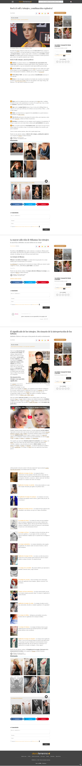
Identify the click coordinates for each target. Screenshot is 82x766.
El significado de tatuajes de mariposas (27, 497)
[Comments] (48, 13)
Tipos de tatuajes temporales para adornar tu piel (16, 175)
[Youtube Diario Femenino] (68, 62)
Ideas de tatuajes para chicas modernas (42, 157)
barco (16, 399)
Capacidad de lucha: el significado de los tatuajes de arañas (29, 690)
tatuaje (18, 50)
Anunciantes (52, 756)
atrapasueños (35, 438)
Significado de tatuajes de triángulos (26, 639)
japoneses (17, 433)
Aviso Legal (43, 756)
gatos (25, 395)
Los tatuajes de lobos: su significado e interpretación (43, 690)
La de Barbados (13, 264)
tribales (17, 438)
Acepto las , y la (25, 226)
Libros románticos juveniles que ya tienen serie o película (58, 35)
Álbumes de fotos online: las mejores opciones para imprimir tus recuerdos (58, 23)
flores (45, 441)
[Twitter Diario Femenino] (66, 62)
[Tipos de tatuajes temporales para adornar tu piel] (16, 177)
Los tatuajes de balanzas (24, 627)
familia (27, 400)
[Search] (62, 2)
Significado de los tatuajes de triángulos (43, 672)
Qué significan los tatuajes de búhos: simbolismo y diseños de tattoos (16, 690)
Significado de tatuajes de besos (25, 508)
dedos (38, 101)
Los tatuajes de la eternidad (24, 568)
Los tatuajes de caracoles (24, 579)
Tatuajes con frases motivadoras (25, 591)
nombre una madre (33, 402)
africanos (47, 432)
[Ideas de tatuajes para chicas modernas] (43, 159)
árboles (11, 442)
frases (30, 447)
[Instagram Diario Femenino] (63, 62)
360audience (44, 763)
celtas (21, 433)
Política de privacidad (35, 756)
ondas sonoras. (21, 114)
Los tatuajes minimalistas (24, 544)
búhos (28, 393)
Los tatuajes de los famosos (16, 698)
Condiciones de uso (27, 226)
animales (14, 384)
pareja (33, 400)
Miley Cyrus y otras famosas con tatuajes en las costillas (23, 182)
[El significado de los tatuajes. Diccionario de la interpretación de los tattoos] (30, 159)
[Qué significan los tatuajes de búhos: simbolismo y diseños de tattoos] (16, 692)
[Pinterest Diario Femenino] (60, 62)
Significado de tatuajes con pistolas (26, 485)
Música (13, 150)
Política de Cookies (35, 226)
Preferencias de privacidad (19, 226)
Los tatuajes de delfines (23, 615)
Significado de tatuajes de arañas (25, 603)
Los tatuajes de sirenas (23, 520)
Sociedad (12, 278)
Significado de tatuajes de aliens (25, 473)
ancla (21, 399)
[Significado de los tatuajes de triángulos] (43, 674)
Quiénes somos (23, 756)
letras (34, 68)
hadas (48, 436)
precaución (41, 71)
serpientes (40, 390)
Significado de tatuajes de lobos (25, 556)
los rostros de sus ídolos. (20, 80)
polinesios (12, 433)
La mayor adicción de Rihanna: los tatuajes (15, 153)
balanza (12, 445)
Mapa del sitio (58, 756)
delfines (25, 388)
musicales (17, 118)
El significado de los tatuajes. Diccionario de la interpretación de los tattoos (30, 157)
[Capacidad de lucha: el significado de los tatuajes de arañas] (30, 692)
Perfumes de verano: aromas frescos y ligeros (67, 24)
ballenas (22, 395)
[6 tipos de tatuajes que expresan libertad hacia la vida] (30, 177)
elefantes (28, 391)
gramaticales (17, 447)
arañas (28, 395)
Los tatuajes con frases (23, 532)
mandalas (28, 438)
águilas (32, 395)
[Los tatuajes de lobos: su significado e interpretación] (43, 692)
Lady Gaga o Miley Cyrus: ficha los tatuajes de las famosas (16, 672)
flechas (22, 438)
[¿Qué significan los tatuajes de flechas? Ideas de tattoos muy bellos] (30, 674)
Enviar (46, 229)
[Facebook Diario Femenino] (57, 62)
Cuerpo (16, 278)
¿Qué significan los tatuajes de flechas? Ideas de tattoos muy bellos (30, 672)
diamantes (29, 445)
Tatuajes (20, 135)
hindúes (25, 433)
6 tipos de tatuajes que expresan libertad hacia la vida (29, 175)
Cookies (29, 756)
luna (12, 438)
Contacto (47, 756)
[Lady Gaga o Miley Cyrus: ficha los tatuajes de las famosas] (16, 674)
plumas (22, 445)
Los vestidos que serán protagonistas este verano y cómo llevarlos (67, 35)
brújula (17, 445)
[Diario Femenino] (25, 2)
